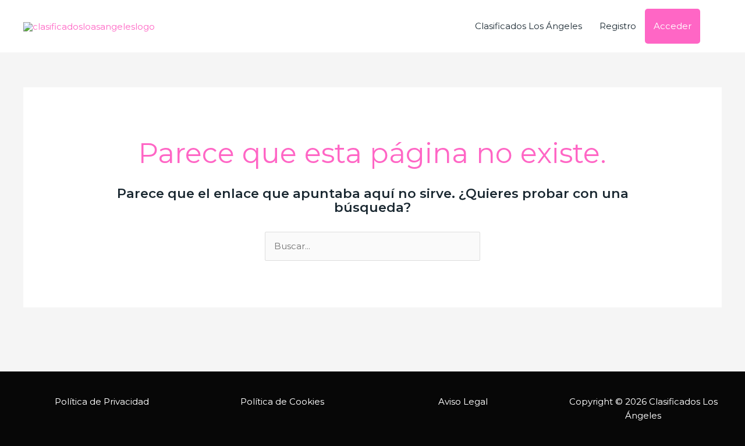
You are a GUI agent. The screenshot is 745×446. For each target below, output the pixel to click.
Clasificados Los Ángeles (528, 25)
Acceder (672, 25)
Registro (617, 25)
